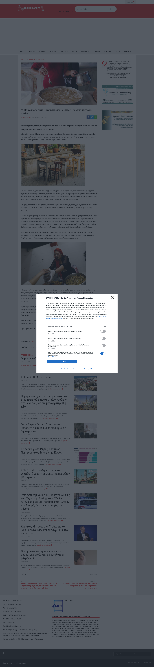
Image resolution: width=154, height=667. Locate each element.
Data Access (77, 369)
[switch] (103, 331)
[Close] (113, 298)
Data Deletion (65, 369)
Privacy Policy (88, 369)
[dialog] (77, 333)
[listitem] (77, 327)
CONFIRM (62, 361)
